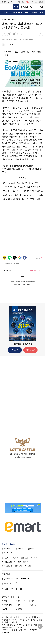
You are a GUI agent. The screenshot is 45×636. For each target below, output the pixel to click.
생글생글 (32, 605)
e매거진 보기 (30, 350)
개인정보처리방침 (8, 562)
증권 (27, 12)
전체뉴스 (5, 12)
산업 (42, 12)
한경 (7, 549)
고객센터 (18, 566)
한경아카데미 (7, 605)
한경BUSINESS (10, 19)
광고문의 (24, 558)
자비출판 (21, 2)
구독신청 (14, 350)
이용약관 (34, 558)
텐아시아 (19, 605)
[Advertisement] (23, 396)
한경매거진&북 (7, 2)
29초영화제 (20, 609)
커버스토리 (17, 12)
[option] (22, 448)
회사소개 (5, 558)
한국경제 (5, 601)
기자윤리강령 (23, 562)
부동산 (34, 12)
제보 (27, 2)
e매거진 (34, 2)
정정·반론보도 (7, 566)
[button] (41, 2)
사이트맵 (28, 566)
